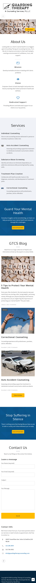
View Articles (18, 395)
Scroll (33, 579)
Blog (26, 25)
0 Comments (13, 304)
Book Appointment (18, 227)
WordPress (16, 582)
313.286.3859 (10, 546)
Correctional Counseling (14, 337)
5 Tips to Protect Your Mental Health (17, 286)
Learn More (30, 29)
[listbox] (18, 26)
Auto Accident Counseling (15, 379)
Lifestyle (32, 25)
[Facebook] (3, 560)
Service (5, 309)
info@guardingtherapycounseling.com (17, 553)
